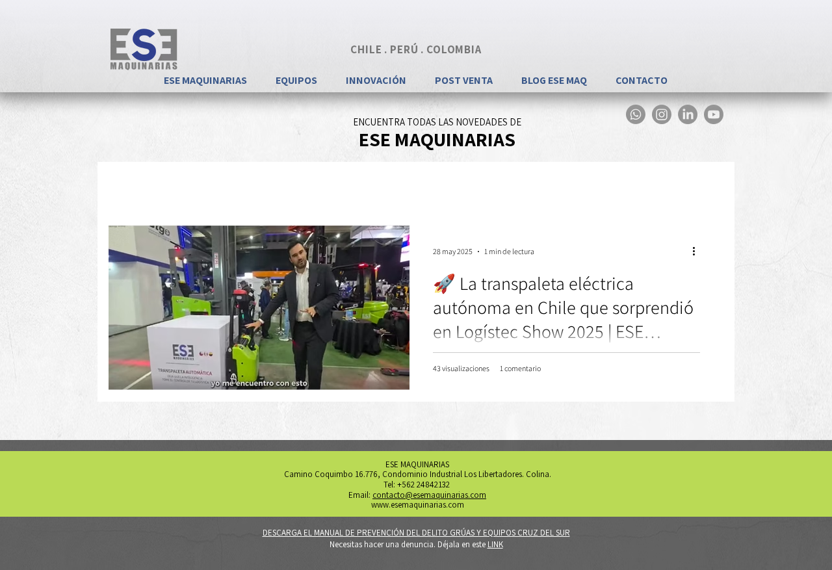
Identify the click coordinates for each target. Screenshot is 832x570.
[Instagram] (661, 114)
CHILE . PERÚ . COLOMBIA (416, 49)
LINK (495, 544)
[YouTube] (713, 114)
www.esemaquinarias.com (417, 504)
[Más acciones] (698, 251)
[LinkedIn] (687, 114)
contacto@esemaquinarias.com (429, 494)
